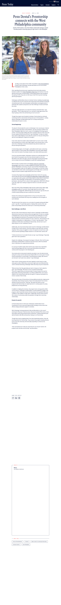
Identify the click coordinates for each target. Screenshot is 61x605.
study (43, 290)
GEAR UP (37, 131)
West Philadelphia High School (30, 92)
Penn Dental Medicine (43, 83)
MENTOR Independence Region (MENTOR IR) (38, 176)
